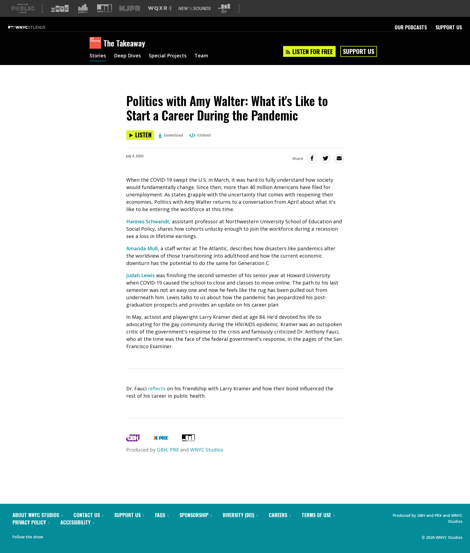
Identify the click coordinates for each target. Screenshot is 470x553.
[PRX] (160, 439)
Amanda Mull (142, 248)
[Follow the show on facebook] (50, 535)
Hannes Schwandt (147, 221)
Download (173, 135)
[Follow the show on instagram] (71, 535)
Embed (204, 135)
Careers (278, 514)
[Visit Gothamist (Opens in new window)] (83, 8)
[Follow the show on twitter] (61, 535)
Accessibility (75, 522)
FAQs (160, 514)
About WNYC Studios (36, 514)
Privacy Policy (29, 522)
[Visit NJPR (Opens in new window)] (129, 8)
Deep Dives (127, 56)
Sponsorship (194, 514)
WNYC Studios (206, 449)
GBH (162, 449)
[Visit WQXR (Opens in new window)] (159, 8)
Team (201, 56)
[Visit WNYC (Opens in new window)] (60, 8)
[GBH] (133, 439)
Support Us (448, 27)
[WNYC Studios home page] (33, 27)
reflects (157, 388)
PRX (174, 449)
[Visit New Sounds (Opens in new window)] (194, 8)
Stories (97, 56)
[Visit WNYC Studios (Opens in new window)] (104, 8)
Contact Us (86, 514)
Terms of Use (316, 514)
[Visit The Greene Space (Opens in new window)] (224, 8)
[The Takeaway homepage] (96, 43)
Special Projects (168, 56)
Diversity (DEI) (238, 514)
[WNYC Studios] (188, 439)
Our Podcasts (411, 27)
